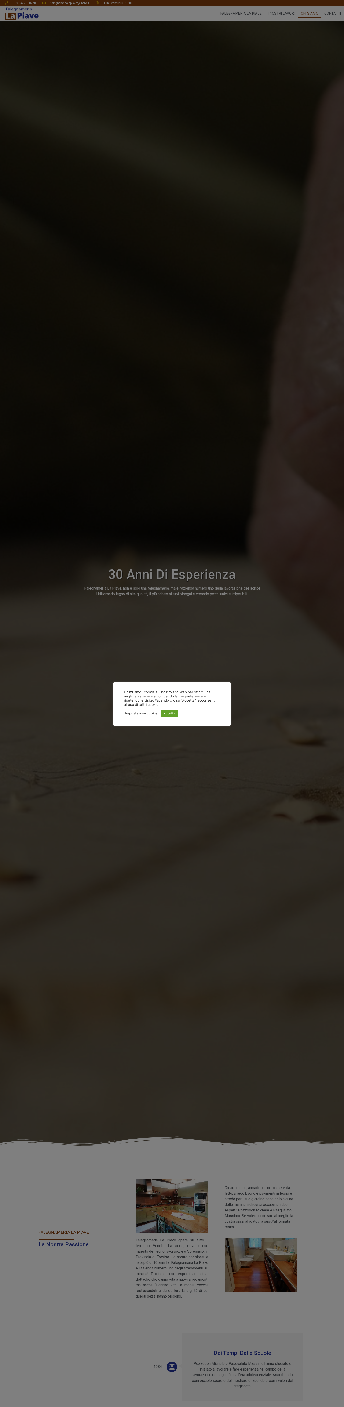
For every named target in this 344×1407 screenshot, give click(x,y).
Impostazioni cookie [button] (141, 713)
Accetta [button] (169, 713)
